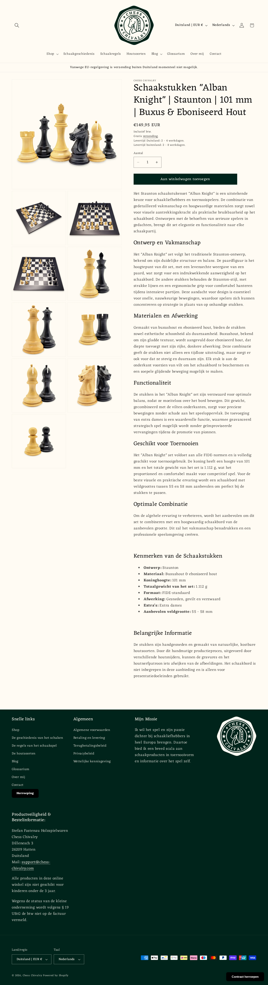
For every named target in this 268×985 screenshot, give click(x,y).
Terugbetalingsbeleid (90, 746)
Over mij (18, 777)
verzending (150, 136)
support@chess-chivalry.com (31, 865)
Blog (15, 761)
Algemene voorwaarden (91, 730)
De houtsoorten (24, 754)
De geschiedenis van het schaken (37, 738)
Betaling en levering (89, 738)
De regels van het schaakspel (34, 746)
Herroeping (25, 793)
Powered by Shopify (55, 975)
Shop (15, 730)
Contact (18, 785)
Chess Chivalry (32, 975)
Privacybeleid (83, 754)
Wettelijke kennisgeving (92, 761)
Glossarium (20, 769)
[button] (17, 25)
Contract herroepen (245, 976)
